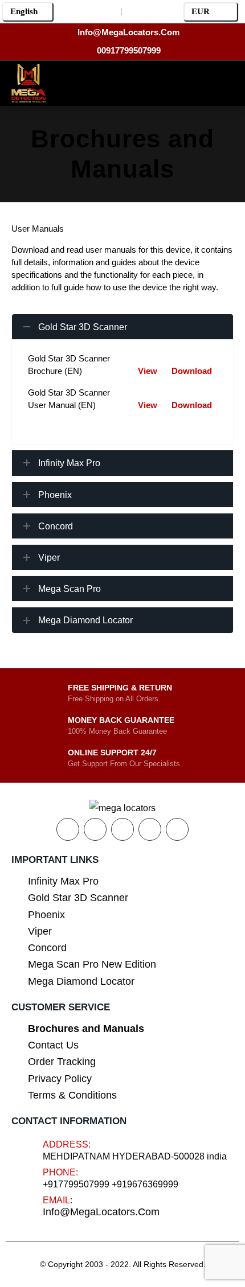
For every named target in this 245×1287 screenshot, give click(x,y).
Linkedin (177, 829)
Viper (40, 931)
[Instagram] (141, 81)
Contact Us (53, 1045)
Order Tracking (62, 1061)
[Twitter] (90, 81)
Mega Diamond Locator (81, 981)
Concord (47, 947)
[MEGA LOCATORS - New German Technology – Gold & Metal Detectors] (28, 83)
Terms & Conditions (72, 1095)
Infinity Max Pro (63, 881)
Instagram (149, 829)
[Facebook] (64, 81)
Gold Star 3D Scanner (78, 897)
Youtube (122, 829)
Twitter (95, 829)
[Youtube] (116, 81)
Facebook (67, 829)
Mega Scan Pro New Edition (92, 964)
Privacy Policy (60, 1078)
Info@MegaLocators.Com (101, 1212)
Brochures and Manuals (86, 1028)
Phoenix (46, 914)
